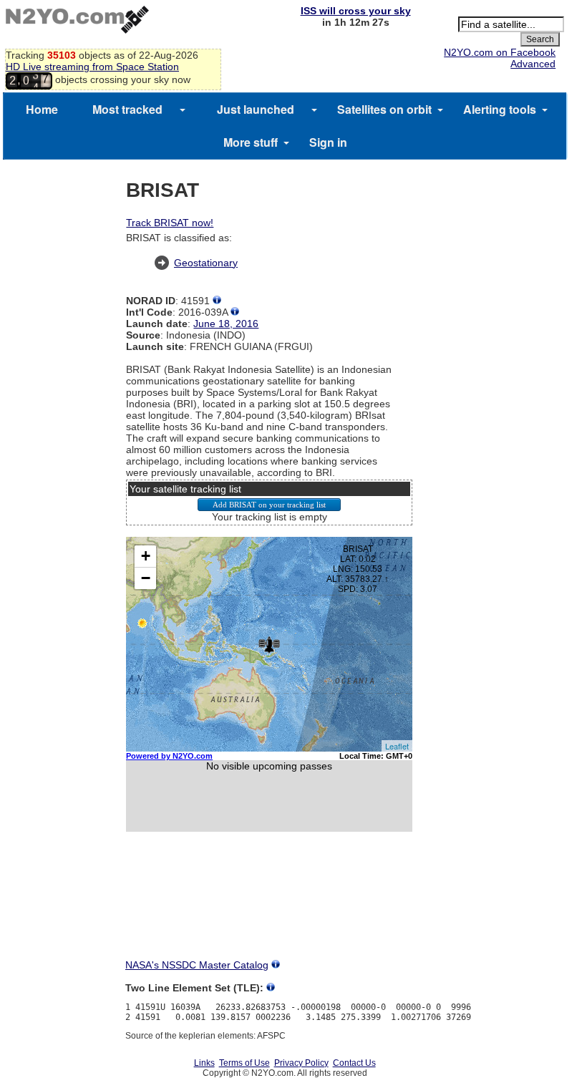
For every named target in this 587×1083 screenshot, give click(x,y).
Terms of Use (244, 1063)
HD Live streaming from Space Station (92, 66)
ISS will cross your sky (356, 10)
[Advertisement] (269, 908)
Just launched (255, 109)
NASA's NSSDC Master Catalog (196, 965)
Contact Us (354, 1063)
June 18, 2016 (225, 323)
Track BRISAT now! (169, 222)
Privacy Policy (301, 1063)
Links (204, 1063)
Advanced (533, 63)
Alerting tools (499, 109)
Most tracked (127, 109)
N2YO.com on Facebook (500, 52)
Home (42, 109)
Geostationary (206, 262)
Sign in (328, 142)
